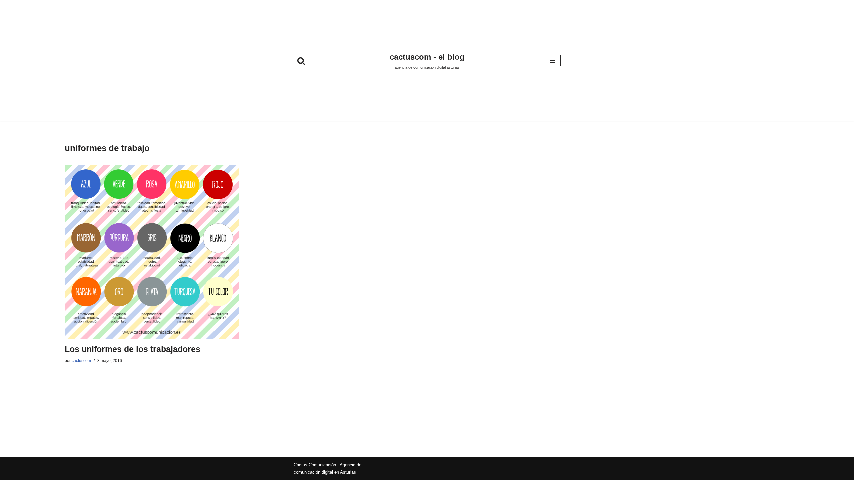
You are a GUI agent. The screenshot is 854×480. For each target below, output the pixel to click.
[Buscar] (301, 61)
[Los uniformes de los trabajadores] (151, 252)
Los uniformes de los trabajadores (132, 349)
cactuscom (81, 360)
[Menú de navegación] (553, 60)
